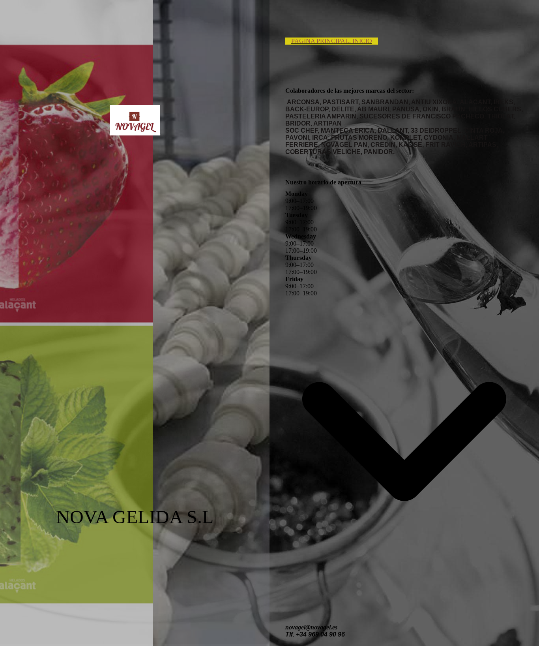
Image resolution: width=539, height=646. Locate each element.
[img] (135, 120)
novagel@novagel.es (311, 627)
